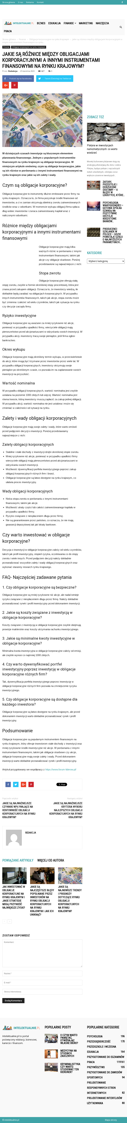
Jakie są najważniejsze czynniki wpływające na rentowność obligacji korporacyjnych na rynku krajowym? (18, 810)
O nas (20, 2)
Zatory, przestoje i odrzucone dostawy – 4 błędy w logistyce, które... (114, 188)
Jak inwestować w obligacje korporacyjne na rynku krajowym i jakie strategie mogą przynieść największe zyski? (13, 897)
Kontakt (40, 2)
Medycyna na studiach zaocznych (68, 1053)
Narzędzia (102, 23)
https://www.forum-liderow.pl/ (60, 769)
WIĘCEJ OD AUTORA (50, 860)
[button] (121, 27)
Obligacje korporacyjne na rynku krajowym (28, 47)
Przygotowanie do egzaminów (105, 1057)
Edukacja (54, 23)
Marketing (86, 23)
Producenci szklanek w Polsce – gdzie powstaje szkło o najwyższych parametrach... (113, 235)
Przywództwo (96, 1067)
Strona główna (8, 2)
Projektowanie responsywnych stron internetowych (101, 1087)
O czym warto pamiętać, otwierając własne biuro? (69, 1039)
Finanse (69, 23)
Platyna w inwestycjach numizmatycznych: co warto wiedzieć (102, 149)
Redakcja (13, 71)
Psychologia (95, 1036)
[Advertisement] (63, 12)
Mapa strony (111, 1120)
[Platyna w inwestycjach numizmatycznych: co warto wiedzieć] (106, 132)
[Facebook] (122, 2)
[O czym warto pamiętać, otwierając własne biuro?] (51, 1038)
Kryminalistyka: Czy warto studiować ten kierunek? (70, 1068)
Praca (8, 31)
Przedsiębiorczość (98, 1041)
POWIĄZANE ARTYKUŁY (17, 860)
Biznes (41, 23)
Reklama (30, 2)
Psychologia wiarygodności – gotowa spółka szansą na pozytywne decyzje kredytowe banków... (113, 212)
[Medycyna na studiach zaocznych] (51, 1053)
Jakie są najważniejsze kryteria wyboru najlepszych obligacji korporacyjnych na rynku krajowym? (65, 810)
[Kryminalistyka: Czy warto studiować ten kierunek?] (51, 1067)
